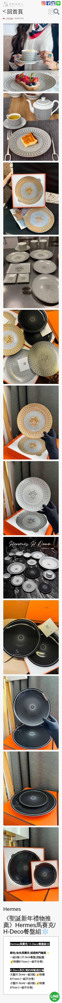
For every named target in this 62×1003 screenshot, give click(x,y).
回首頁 (12, 12)
